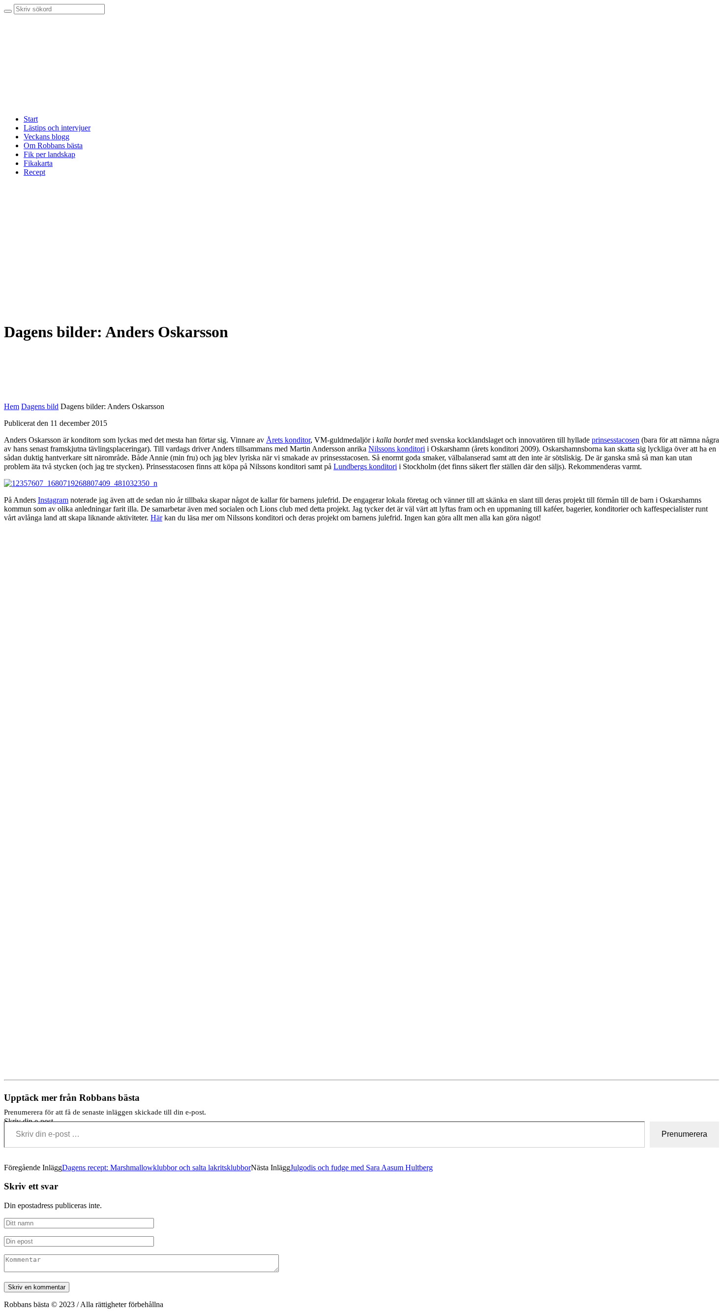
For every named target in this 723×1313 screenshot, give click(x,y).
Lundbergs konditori (365, 466)
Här (156, 517)
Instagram (53, 500)
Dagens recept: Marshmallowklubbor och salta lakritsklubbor (156, 1167)
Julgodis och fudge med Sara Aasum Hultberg (361, 1167)
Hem (11, 406)
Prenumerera (684, 1134)
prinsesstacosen (615, 440)
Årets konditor (288, 440)
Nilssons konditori (396, 449)
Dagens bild (40, 406)
